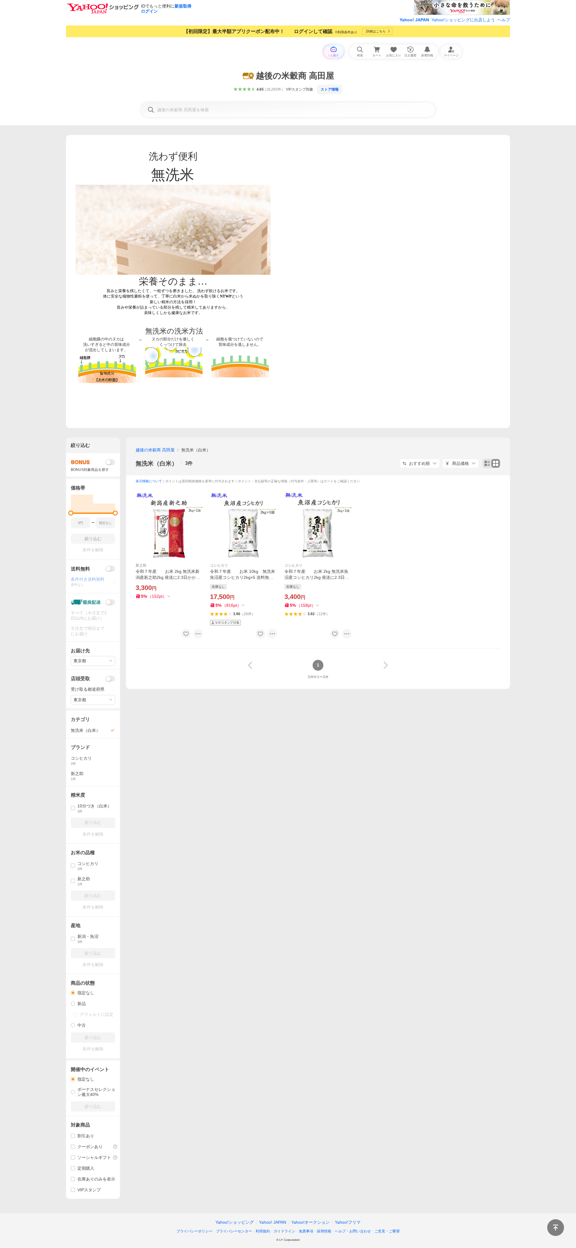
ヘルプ (503, 19)
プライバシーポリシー (194, 1231)
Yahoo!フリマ (348, 1222)
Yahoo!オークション (310, 1222)
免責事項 (306, 1231)
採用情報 (324, 1231)
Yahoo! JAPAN (414, 19)
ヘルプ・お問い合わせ (353, 1231)
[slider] (71, 513)
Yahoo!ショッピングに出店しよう (463, 19)
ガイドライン (284, 1231)
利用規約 (263, 1231)
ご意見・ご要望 (387, 1231)
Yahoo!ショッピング (234, 1222)
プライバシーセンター (234, 1231)
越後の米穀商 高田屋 (155, 449)
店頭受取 (80, 678)
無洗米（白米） (157, 463)
